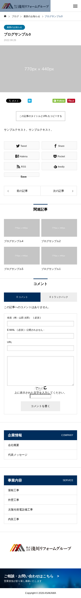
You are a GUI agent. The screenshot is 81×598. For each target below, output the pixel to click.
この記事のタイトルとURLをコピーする (40, 116)
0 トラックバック (59, 297)
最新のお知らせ (14, 27)
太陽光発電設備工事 (20, 509)
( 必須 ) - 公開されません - (25, 330)
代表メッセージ (17, 454)
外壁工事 (13, 499)
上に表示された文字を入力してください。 (40, 392)
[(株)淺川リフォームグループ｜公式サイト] (25, 6)
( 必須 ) (24, 318)
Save (24, 176)
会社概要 (13, 445)
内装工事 (13, 519)
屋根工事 (13, 490)
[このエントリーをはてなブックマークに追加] (30, 101)
